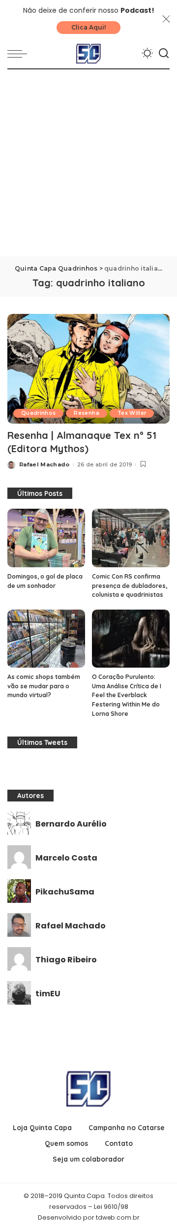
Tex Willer (132, 413)
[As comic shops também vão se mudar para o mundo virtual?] (46, 639)
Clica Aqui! (88, 27)
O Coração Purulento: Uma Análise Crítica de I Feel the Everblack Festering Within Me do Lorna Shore (126, 695)
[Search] (164, 53)
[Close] (166, 19)
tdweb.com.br (117, 1217)
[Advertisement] (88, 162)
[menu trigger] (19, 53)
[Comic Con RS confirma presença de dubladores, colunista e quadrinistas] (131, 538)
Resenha (86, 413)
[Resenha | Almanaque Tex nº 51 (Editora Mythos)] (88, 369)
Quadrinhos (38, 413)
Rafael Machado (44, 464)
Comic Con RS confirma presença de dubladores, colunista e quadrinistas (129, 585)
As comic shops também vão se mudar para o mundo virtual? (43, 686)
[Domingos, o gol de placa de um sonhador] (46, 538)
